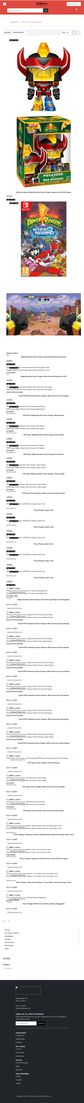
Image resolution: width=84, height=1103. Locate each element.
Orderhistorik (20, 1052)
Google (18, 1083)
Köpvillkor (19, 1042)
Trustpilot (19, 1080)
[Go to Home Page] (6, 22)
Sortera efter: (7, 32)
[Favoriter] (70, 10)
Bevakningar (20, 1056)
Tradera (18, 1076)
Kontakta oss (20, 1035)
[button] (4, 4)
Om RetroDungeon (22, 1063)
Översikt (18, 1049)
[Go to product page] (43, 115)
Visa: (64, 32)
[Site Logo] (42, 4)
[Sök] (45, 10)
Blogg (17, 1066)
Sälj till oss (19, 1070)
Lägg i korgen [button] (13, 40)
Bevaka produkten (18, 592)
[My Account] (10, 4)
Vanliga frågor (20, 1039)
